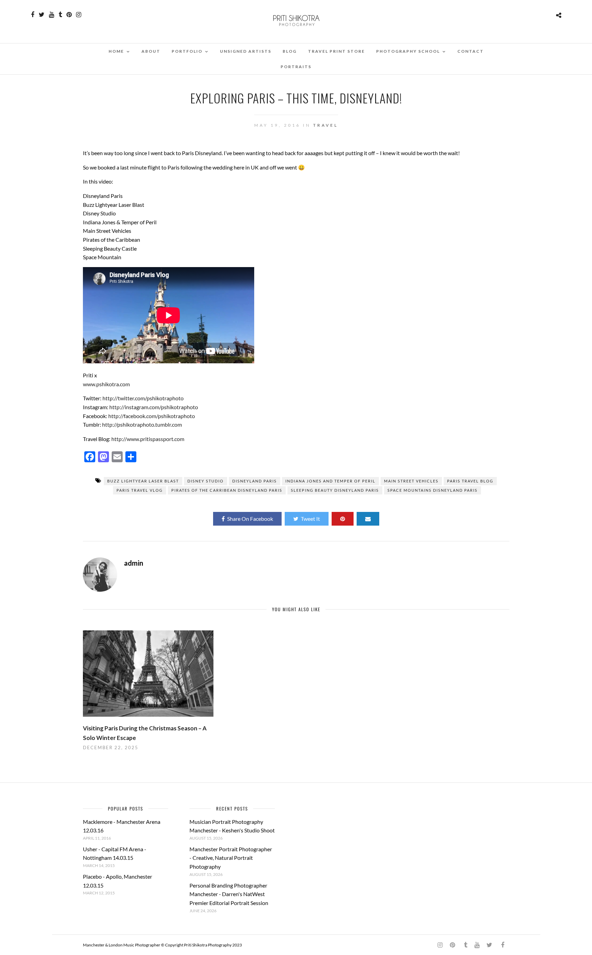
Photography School (408, 51)
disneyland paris (254, 481)
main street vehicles (411, 481)
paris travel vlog (139, 490)
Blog (290, 51)
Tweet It (310, 518)
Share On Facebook (250, 518)
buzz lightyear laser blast (143, 481)
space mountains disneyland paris (432, 490)
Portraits (296, 66)
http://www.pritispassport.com (147, 439)
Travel (325, 125)
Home (116, 51)
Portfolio (187, 51)
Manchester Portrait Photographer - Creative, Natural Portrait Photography (230, 858)
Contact (470, 51)
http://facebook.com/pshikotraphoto (151, 416)
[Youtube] (51, 15)
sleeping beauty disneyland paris (335, 490)
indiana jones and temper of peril (330, 481)
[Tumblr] (60, 15)
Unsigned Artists (245, 51)
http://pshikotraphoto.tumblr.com (142, 424)
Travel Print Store (336, 51)
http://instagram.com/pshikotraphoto (153, 407)
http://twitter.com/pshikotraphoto (143, 398)
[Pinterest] (69, 15)
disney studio (205, 481)
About (150, 51)
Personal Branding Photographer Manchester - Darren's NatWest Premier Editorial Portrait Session (228, 894)
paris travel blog (470, 481)
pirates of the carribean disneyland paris (226, 490)
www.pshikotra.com (106, 384)
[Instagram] (78, 15)
